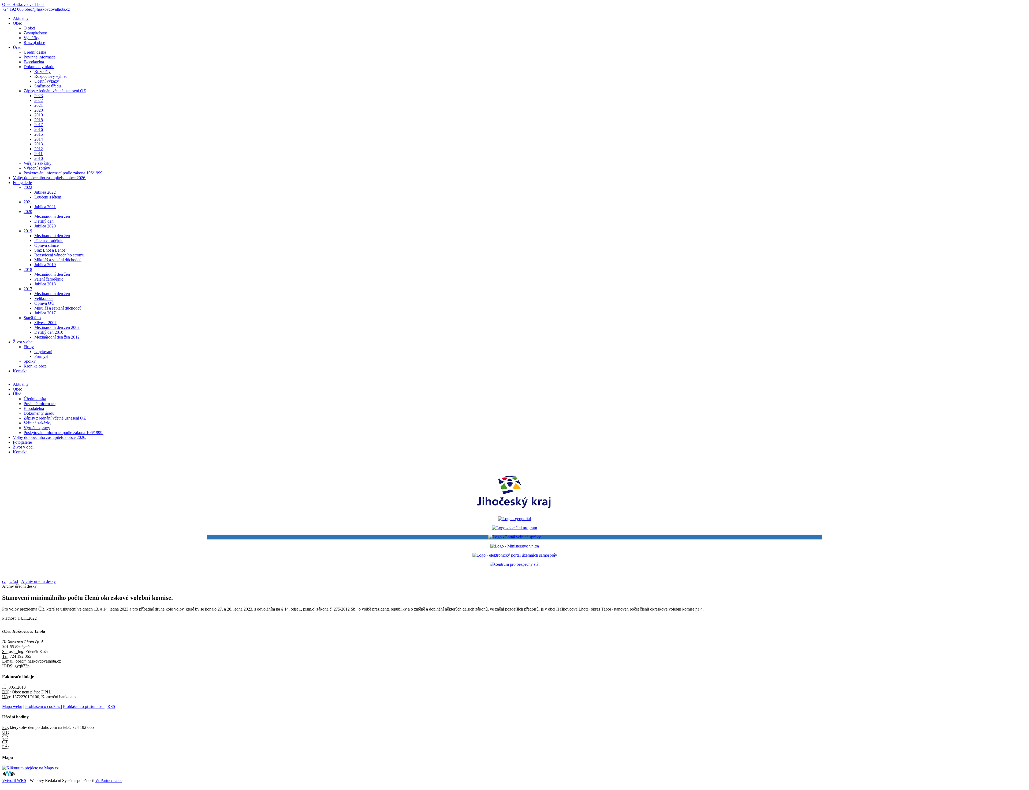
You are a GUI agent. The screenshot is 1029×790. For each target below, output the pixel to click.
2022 (38, 100)
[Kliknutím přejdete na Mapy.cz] (30, 768)
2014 (38, 139)
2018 (38, 119)
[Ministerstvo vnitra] (514, 546)
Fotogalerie (22, 182)
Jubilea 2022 (45, 192)
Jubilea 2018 (45, 284)
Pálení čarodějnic (48, 240)
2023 (38, 95)
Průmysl (41, 356)
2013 (38, 144)
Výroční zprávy (37, 168)
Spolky (30, 361)
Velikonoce (43, 298)
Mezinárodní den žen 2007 (57, 327)
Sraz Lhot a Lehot (49, 250)
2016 (38, 129)
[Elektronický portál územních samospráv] (514, 555)
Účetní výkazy (46, 81)
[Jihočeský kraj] (514, 509)
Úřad (17, 47)
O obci (29, 28)
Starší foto (32, 317)
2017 (38, 124)
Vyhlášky (31, 37)
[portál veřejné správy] (514, 537)
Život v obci (23, 342)
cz (4, 581)
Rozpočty (42, 71)
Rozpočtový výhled (51, 76)
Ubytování (43, 351)
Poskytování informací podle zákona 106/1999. (63, 173)
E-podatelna (34, 62)
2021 (38, 105)
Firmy (29, 346)
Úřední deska (35, 52)
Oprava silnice (46, 245)
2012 (38, 148)
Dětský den (44, 221)
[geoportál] (514, 518)
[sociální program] (514, 528)
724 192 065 (13, 9)
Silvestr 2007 (45, 322)
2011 (38, 153)
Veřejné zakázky (37, 163)
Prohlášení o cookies (43, 706)
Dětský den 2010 (48, 332)
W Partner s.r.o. (108, 780)
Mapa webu (12, 706)
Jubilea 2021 (45, 206)
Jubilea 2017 (45, 313)
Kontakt (20, 371)
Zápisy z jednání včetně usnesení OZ (55, 91)
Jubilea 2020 (45, 226)
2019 (38, 115)
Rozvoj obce (34, 42)
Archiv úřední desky (38, 581)
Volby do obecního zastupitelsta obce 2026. (49, 177)
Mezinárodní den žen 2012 (57, 337)
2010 (38, 158)
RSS (111, 706)
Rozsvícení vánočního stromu (59, 255)
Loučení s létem (47, 197)
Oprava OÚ (44, 303)
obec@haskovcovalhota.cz (47, 9)
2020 (38, 110)
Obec (17, 23)
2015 (38, 134)
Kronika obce (35, 366)
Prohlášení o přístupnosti (84, 706)
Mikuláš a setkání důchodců (57, 260)
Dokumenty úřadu (39, 66)
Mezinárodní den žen (52, 216)
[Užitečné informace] (514, 564)
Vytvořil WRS (14, 780)
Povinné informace (39, 57)
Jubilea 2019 (45, 264)
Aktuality (21, 18)
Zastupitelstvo (35, 33)
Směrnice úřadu (47, 86)
